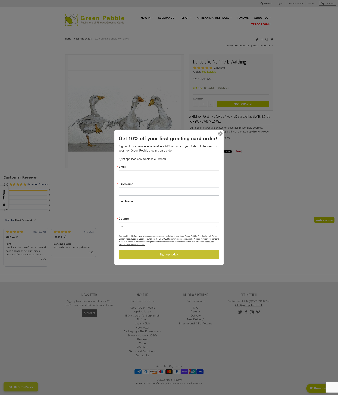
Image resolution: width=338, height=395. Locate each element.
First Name (126, 184)
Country (124, 218)
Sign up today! (169, 254)
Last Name (126, 201)
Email (122, 166)
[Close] (220, 133)
